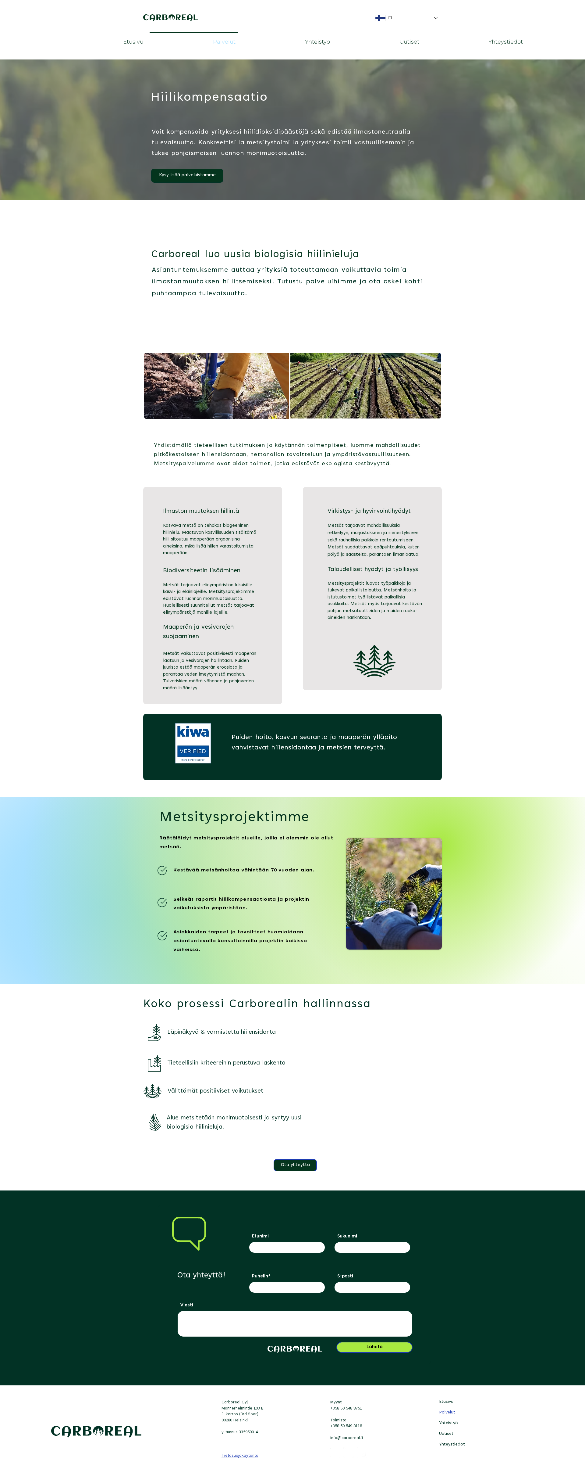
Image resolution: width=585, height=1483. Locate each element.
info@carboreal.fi (346, 1438)
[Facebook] (348, 1452)
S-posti (345, 1276)
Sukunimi (347, 1236)
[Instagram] (362, 1452)
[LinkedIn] (335, 1452)
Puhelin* (261, 1276)
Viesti (186, 1305)
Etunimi (260, 1236)
